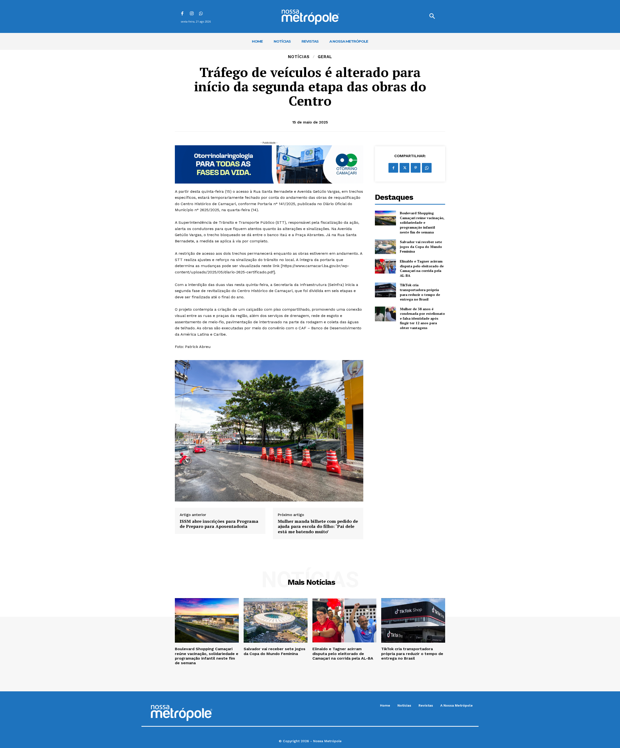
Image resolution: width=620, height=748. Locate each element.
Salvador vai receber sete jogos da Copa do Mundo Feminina (421, 246)
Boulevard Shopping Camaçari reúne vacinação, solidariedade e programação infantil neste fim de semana (422, 222)
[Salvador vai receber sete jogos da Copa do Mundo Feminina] (385, 246)
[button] (432, 16)
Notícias (299, 57)
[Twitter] (404, 168)
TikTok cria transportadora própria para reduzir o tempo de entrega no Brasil (420, 292)
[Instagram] (191, 13)
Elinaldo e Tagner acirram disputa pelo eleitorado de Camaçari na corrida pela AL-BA (422, 268)
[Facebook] (182, 13)
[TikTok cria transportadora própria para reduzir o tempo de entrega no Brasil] (385, 290)
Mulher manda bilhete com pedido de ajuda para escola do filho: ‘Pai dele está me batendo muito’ (318, 526)
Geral (325, 57)
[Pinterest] (415, 168)
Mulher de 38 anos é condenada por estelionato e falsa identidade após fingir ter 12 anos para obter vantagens (422, 318)
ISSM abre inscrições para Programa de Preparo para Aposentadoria (219, 524)
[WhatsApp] (201, 13)
